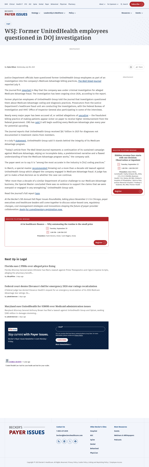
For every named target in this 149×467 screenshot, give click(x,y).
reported (26, 90)
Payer (47, 4)
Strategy (35, 13)
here (37, 193)
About (101, 4)
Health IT (19, 4)
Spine (35, 4)
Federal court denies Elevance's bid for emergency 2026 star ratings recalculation (51, 286)
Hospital (93, 431)
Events (138, 13)
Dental (41, 4)
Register (99, 243)
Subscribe (135, 4)
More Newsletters (63, 344)
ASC (30, 4)
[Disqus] (57, 385)
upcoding (83, 115)
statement (20, 140)
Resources (126, 13)
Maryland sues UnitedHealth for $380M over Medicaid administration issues (48, 306)
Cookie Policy (82, 462)
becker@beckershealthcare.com (69, 435)
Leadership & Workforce (53, 13)
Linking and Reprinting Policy (98, 462)
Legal (8, 24)
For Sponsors (111, 4)
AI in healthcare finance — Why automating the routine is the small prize (56, 224)
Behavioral (54, 4)
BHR (6, 4)
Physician (63, 4)
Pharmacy (71, 4)
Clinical (12, 4)
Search (125, 4)
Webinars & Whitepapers (124, 435)
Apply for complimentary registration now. (41, 209)
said (37, 122)
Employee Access (116, 462)
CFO (25, 4)
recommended (40, 168)
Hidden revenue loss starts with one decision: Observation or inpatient (128, 157)
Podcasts (118, 440)
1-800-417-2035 (62, 431)
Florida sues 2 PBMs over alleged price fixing (30, 266)
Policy (71, 13)
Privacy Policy (78, 335)
